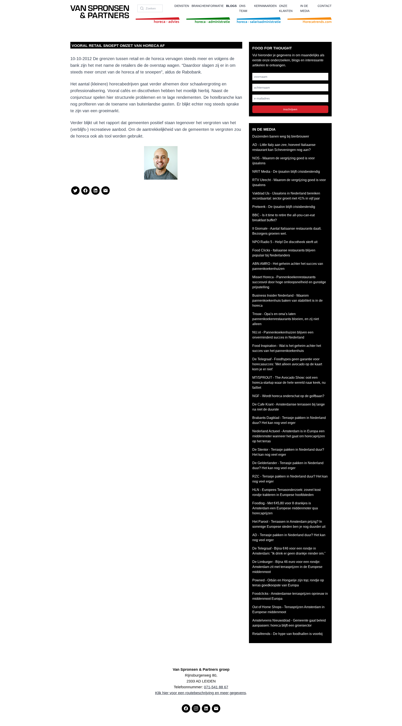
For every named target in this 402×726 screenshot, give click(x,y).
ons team (243, 8)
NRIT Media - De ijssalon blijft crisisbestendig (286, 171)
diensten (181, 6)
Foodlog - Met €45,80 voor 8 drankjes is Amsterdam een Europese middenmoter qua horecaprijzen (285, 508)
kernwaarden (265, 6)
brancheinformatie (208, 6)
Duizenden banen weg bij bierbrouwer (280, 136)
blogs (231, 6)
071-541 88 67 (216, 687)
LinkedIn (132, 172)
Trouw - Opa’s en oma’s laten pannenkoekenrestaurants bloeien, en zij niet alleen (285, 319)
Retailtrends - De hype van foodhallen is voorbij (287, 634)
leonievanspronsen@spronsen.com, (111, 167)
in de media (304, 8)
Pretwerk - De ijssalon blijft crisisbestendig (283, 207)
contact (325, 6)
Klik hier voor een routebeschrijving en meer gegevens (200, 693)
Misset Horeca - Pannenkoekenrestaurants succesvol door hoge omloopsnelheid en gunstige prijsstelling (289, 282)
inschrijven (290, 109)
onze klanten (285, 8)
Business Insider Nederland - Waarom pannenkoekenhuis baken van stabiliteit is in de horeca (287, 300)
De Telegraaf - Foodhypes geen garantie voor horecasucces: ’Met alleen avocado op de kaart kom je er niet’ (287, 364)
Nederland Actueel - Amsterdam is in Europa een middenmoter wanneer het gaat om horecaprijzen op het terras (288, 436)
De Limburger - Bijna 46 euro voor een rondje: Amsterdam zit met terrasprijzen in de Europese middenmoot (287, 567)
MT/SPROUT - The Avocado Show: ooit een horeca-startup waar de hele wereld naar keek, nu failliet (289, 382)
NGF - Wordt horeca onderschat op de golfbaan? (288, 396)
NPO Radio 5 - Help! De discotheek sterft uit (284, 242)
